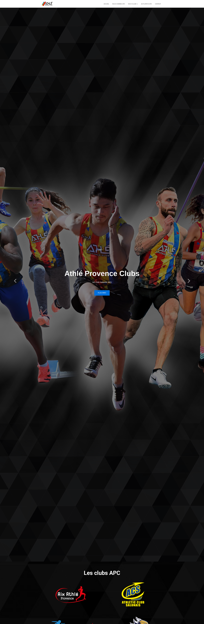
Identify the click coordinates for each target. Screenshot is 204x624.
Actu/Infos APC (146, 4)
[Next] (188, 281)
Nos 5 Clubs (132, 4)
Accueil (106, 4)
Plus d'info (102, 293)
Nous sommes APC (118, 4)
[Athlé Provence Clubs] (48, 3)
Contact (158, 4)
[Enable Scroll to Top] (200, 619)
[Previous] (15, 281)
